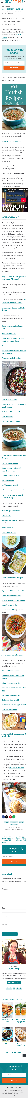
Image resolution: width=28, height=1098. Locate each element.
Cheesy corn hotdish (9, 610)
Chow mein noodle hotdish (11, 421)
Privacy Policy (9, 1092)
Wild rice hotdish (8, 480)
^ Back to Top (9, 1087)
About (20, 1087)
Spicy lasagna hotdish (9, 399)
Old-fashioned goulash (10, 346)
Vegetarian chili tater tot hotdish (13, 591)
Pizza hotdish (6, 515)
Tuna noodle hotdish (9, 532)
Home (3, 6)
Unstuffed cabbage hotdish (11, 412)
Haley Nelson (7, 11)
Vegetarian (14, 824)
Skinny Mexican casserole (11, 683)
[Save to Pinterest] (10, 816)
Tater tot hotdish (7, 416)
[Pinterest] (10, 988)
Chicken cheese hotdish (10, 463)
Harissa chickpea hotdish (10, 700)
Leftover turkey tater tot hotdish (13, 490)
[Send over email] (13, 816)
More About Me (13, 982)
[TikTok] (17, 988)
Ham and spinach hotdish (11, 510)
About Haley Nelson (11, 1088)
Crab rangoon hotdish (9, 709)
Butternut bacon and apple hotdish (14, 704)
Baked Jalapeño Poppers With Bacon (7, 839)
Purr (14, 1095)
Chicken (8, 6)
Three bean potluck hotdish (11, 358)
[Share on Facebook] (3, 816)
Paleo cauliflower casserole (11, 671)
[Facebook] (7, 988)
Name (4, 908)
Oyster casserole (7, 527)
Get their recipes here (16, 767)
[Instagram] (14, 988)
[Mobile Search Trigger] (25, 3)
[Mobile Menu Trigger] (2, 3)
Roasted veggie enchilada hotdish (13, 600)
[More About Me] (14, 951)
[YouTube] (20, 988)
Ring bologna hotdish (9, 520)
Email (4, 916)
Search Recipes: (14, 1052)
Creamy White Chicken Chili (21, 838)
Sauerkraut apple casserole (11, 595)
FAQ (22, 1090)
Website (4, 925)
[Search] (24, 1055)
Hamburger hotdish (9, 333)
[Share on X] (6, 816)
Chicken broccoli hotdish (10, 475)
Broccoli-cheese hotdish (10, 605)
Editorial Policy (18, 1092)
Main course (14, 822)
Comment (5, 889)
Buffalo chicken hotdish (10, 485)
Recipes (21, 822)
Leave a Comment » (17, 829)
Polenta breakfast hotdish (11, 695)
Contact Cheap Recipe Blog (12, 1090)
